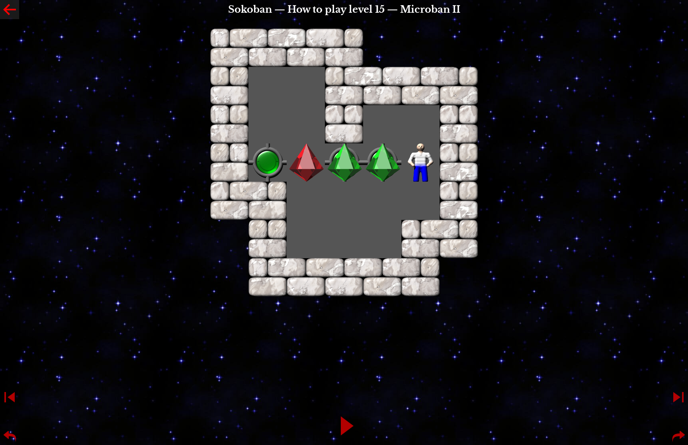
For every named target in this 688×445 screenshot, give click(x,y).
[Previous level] (9, 397)
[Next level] (678, 397)
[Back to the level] (9, 9)
